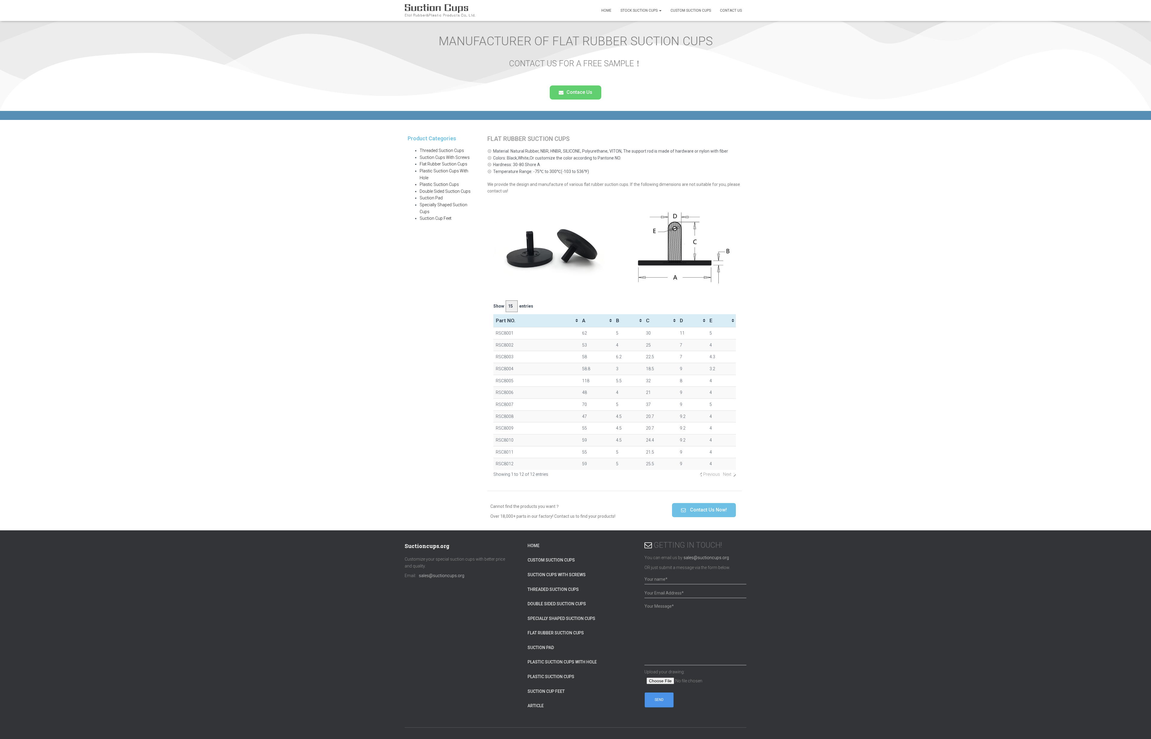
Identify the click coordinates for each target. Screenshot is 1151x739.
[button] (575, 92)
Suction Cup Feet (435, 218)
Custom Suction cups (691, 10)
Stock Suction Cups (639, 10)
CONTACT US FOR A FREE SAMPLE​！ (575, 63)
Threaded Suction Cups (442, 150)
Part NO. (506, 320)
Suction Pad (431, 197)
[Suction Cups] (440, 10)
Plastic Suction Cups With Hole (562, 662)
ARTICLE (536, 705)
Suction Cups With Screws (445, 157)
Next (727, 474)
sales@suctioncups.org (441, 575)
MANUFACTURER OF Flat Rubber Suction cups (576, 41)
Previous (711, 474)
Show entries (513, 306)
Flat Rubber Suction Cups (443, 164)
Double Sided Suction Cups (445, 191)
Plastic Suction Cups (439, 184)
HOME (606, 10)
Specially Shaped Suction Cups (561, 618)
